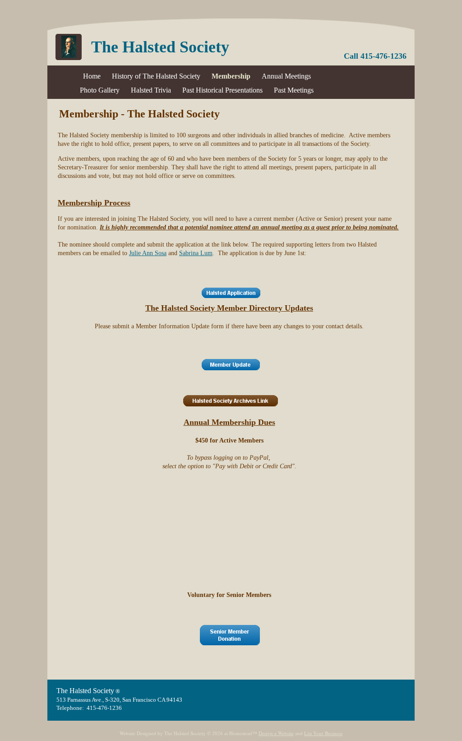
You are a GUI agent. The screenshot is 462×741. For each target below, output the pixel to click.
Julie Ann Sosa (147, 253)
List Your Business (323, 733)
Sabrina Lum (196, 253)
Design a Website (276, 733)
